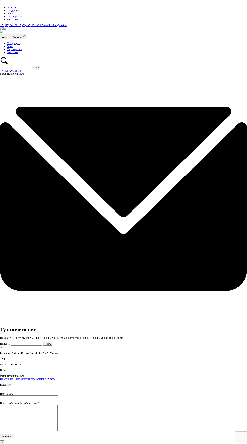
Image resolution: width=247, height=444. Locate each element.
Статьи (52, 378)
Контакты (12, 19)
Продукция (13, 10)
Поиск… (5, 343)
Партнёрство (14, 16)
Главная (11, 7)
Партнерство (28, 378)
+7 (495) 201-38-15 (10, 25)
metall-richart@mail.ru (55, 25)
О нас (10, 13)
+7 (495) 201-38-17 (32, 25)
